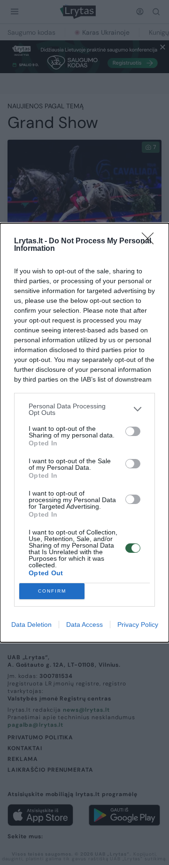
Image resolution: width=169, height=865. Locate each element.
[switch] (132, 431)
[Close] (151, 241)
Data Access (84, 624)
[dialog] (84, 432)
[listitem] (84, 409)
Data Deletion (31, 624)
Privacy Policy (137, 624)
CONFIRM (52, 591)
